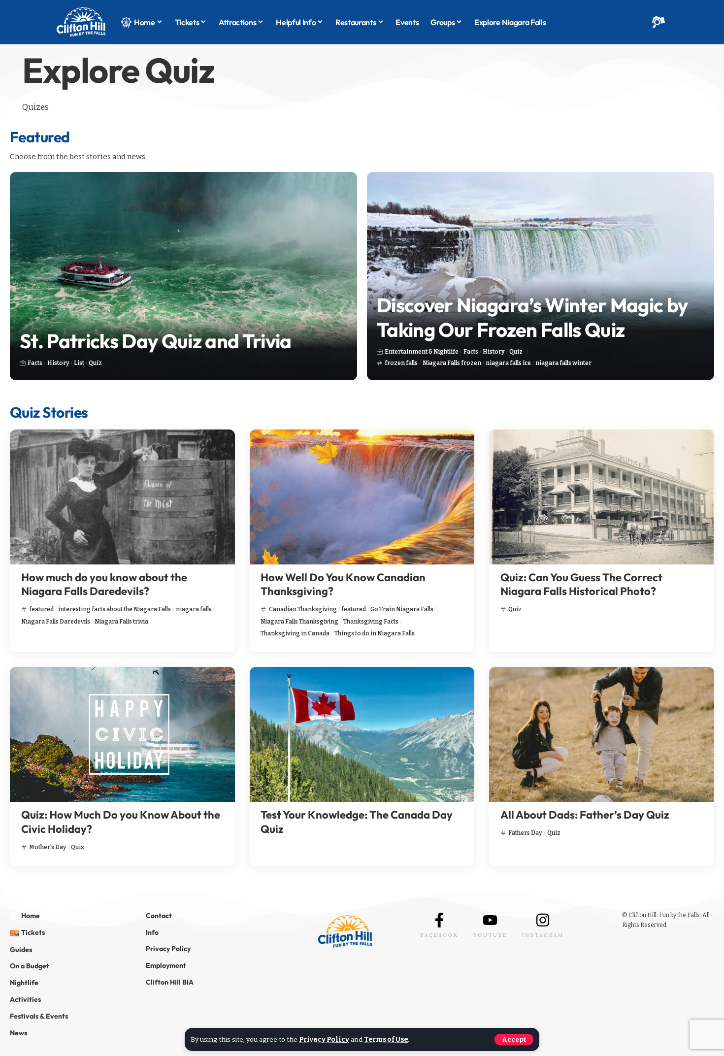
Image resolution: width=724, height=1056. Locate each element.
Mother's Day (47, 847)
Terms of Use (386, 1039)
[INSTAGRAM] (542, 920)
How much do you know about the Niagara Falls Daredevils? (104, 584)
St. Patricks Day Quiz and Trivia (156, 341)
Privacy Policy (324, 1039)
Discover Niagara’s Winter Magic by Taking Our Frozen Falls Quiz (532, 317)
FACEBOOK (440, 935)
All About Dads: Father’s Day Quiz (584, 815)
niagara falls (194, 609)
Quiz (95, 363)
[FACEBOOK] (439, 920)
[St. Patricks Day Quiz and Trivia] (183, 276)
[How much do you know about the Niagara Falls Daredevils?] (122, 496)
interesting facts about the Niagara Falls (114, 609)
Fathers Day (525, 832)
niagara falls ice (508, 363)
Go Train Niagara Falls (401, 609)
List (79, 363)
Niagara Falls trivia (121, 621)
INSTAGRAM (543, 935)
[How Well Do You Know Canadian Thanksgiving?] (362, 496)
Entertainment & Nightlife (422, 351)
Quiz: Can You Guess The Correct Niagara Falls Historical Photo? (581, 584)
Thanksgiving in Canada (295, 633)
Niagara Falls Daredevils (55, 621)
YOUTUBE (490, 935)
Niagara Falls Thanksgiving (299, 621)
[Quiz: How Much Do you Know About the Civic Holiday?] (122, 734)
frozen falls (401, 363)
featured (41, 609)
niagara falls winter (563, 363)
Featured (40, 137)
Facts (35, 363)
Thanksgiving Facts (370, 621)
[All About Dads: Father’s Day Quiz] (601, 734)
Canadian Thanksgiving (303, 609)
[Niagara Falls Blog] (81, 22)
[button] (513, 1039)
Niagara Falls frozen (452, 363)
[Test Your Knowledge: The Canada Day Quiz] (362, 734)
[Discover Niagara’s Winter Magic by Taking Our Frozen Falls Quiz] (540, 276)
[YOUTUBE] (490, 920)
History (58, 363)
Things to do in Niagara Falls (374, 633)
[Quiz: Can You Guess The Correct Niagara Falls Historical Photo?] (601, 496)
